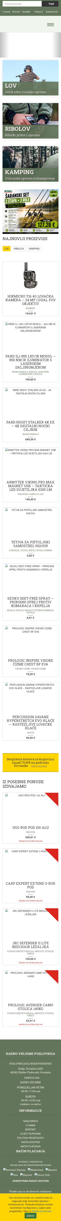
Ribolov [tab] (19, 248)
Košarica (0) (51, 11)
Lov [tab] (6, 248)
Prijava (38, 11)
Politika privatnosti (30, 1137)
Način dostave (30, 1142)
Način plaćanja (30, 1146)
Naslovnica (30, 1121)
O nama (6, 11)
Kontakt (26, 11)
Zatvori (30, 1215)
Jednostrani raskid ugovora (30, 1180)
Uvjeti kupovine (30, 1133)
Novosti (16, 11)
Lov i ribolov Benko (16, 24)
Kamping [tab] (34, 248)
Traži (51, 3)
